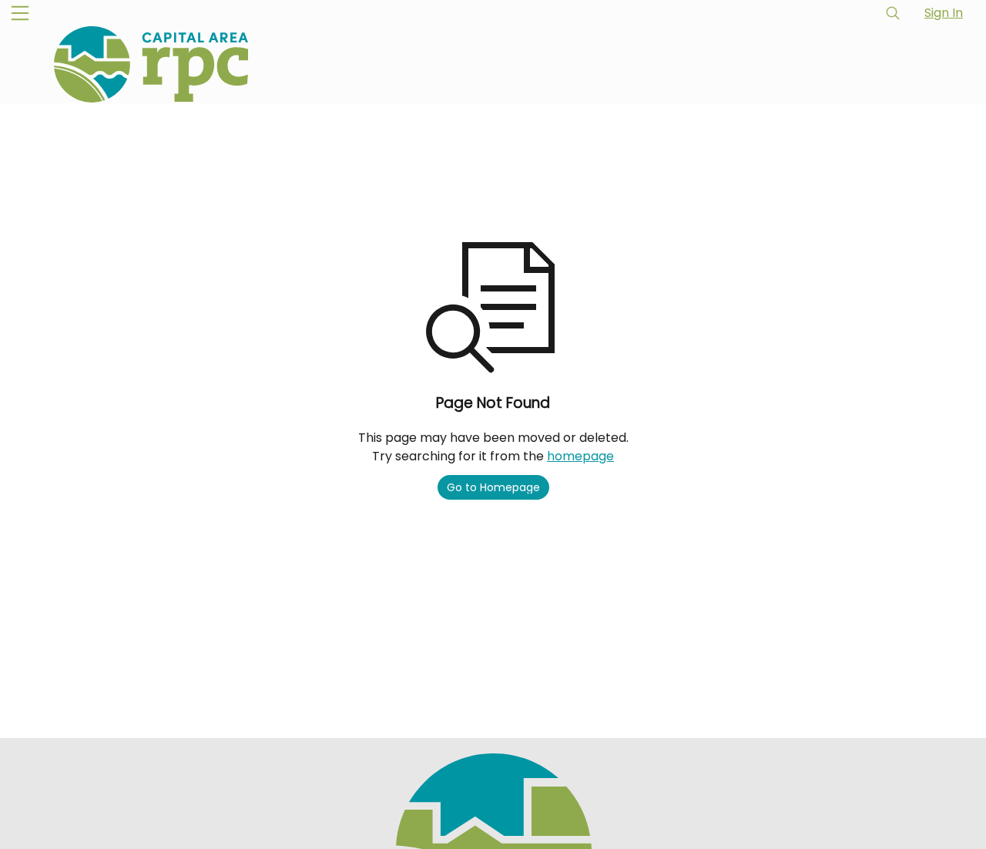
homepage (580, 456)
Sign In (943, 13)
